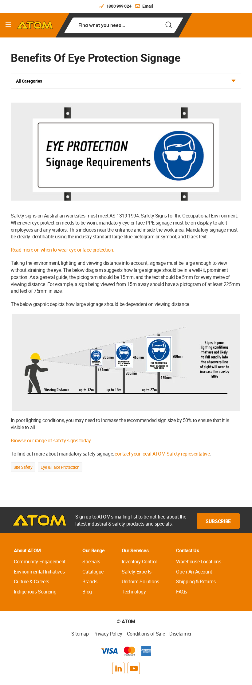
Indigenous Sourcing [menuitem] (35, 591)
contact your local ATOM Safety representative (162, 453)
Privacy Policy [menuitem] (107, 633)
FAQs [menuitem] (181, 591)
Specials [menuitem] (91, 561)
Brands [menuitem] (89, 581)
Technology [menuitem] (134, 591)
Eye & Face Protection (60, 467)
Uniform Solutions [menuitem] (140, 581)
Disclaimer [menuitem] (180, 633)
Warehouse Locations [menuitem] (198, 561)
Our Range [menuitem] (93, 550)
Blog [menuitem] (87, 591)
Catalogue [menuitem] (93, 571)
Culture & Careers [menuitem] (31, 581)
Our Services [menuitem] (135, 550)
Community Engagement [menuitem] (39, 561)
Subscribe (218, 521)
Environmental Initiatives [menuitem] (39, 571)
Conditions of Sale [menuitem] (146, 633)
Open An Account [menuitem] (194, 571)
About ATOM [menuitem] (27, 550)
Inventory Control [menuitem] (139, 561)
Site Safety (23, 467)
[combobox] (124, 25)
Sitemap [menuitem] (80, 633)
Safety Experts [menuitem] (137, 571)
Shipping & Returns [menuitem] (196, 581)
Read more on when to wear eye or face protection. (62, 249)
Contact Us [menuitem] (187, 550)
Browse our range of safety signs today (51, 440)
